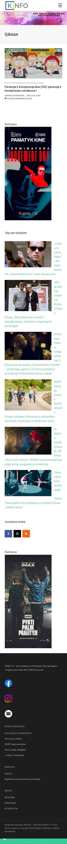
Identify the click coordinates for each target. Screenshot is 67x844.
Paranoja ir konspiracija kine (30, 83)
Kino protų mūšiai (13, 738)
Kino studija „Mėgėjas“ (16, 749)
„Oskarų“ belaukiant (14, 755)
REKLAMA (10, 797)
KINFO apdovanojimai (15, 744)
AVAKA (8, 773)
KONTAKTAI (11, 808)
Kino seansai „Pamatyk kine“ (18, 733)
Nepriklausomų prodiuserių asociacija (22, 779)
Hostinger (18, 825)
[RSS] (26, 533)
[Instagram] (17, 533)
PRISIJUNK (10, 803)
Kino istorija (11, 83)
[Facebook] (8, 533)
